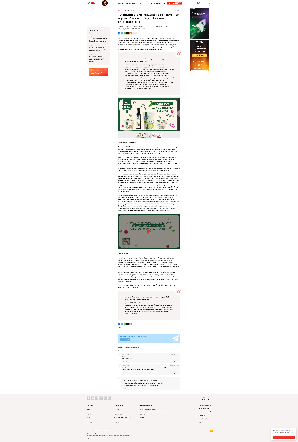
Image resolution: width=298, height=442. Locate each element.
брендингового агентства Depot (119, 434)
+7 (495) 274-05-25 (206, 399)
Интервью (116, 409)
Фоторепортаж (118, 414)
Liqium (96, 437)
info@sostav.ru (207, 397)
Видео (142, 417)
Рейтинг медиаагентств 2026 (148, 409)
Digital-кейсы (95, 30)
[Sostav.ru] (92, 3)
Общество (89, 422)
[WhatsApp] (125, 33)
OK (284, 437)
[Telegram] (122, 33)
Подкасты (143, 414)
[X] (127, 33)
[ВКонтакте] (119, 33)
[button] (178, 98)
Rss (112, 430)
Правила (124, 351)
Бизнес (89, 420)
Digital (88, 409)
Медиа (89, 412)
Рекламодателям (97, 430)
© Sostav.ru (90, 434)
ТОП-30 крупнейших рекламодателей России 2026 (154, 412)
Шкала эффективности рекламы (122, 417)
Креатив (89, 414)
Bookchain (116, 422)
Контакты (89, 430)
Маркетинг (90, 417)
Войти (120, 351)
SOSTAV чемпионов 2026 (120, 420)
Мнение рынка (118, 412)
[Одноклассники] (130, 33)
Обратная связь (106, 430)
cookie (286, 430)
